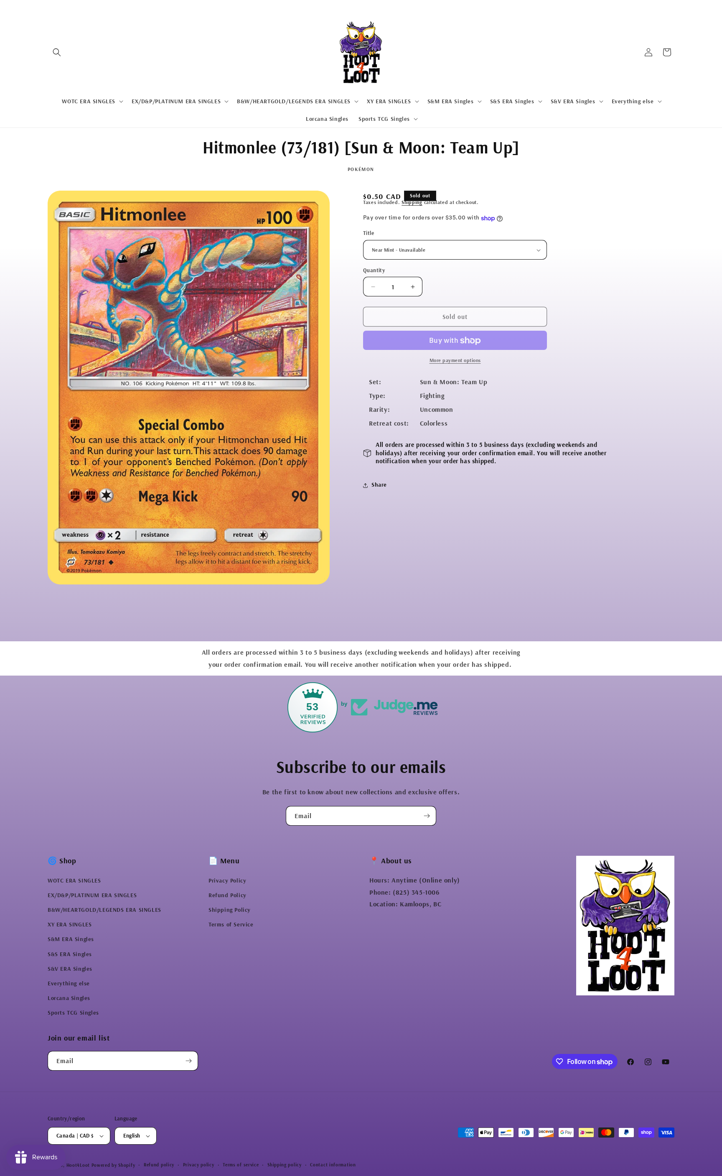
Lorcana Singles (69, 998)
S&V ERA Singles (70, 968)
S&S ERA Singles (70, 954)
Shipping (412, 202)
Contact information (333, 1165)
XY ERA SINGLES (70, 924)
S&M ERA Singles (71, 939)
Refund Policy (227, 895)
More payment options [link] (455, 360)
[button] (57, 52)
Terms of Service (231, 924)
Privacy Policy (227, 880)
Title (368, 233)
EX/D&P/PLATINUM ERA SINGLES (92, 895)
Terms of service (241, 1165)
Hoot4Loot (78, 1165)
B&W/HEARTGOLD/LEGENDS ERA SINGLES (104, 909)
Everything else (69, 983)
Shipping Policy (229, 909)
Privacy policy (198, 1165)
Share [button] (379, 485)
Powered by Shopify (113, 1165)
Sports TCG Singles (73, 1013)
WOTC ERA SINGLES (74, 880)
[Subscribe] (426, 816)
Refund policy (159, 1165)
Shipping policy (284, 1165)
